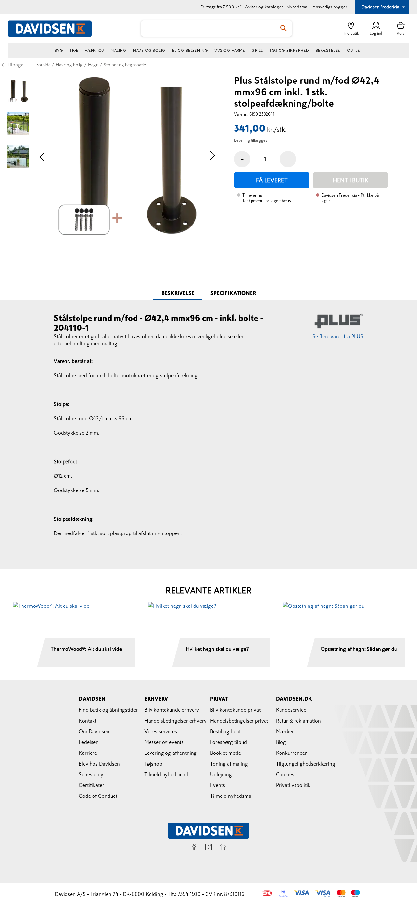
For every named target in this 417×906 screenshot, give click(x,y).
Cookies (285, 774)
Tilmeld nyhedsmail (166, 774)
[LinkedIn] (223, 848)
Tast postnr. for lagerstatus (266, 201)
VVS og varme (229, 50)
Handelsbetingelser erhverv (175, 720)
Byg (59, 50)
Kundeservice (291, 709)
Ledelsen (89, 742)
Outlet (355, 50)
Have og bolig (149, 50)
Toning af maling (229, 763)
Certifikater (91, 785)
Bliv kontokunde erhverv (171, 709)
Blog (281, 742)
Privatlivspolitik (293, 785)
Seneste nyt (92, 774)
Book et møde (225, 752)
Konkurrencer (291, 752)
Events (217, 785)
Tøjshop (153, 763)
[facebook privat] (194, 848)
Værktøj (94, 50)
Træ (73, 50)
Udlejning (221, 774)
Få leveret (272, 180)
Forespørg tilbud (228, 742)
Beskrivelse (177, 293)
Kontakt (87, 720)
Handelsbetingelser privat (239, 720)
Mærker (285, 731)
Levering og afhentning (170, 752)
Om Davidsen (94, 731)
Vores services (160, 731)
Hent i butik (350, 180)
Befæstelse (328, 50)
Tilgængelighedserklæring (305, 763)
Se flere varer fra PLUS (337, 336)
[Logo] (53, 28)
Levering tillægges (250, 140)
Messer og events (164, 742)
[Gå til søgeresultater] (284, 28)
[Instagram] (208, 848)
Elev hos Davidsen (99, 763)
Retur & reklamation (298, 720)
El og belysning (190, 50)
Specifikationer (233, 293)
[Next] (212, 156)
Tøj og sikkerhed (289, 50)
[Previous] (42, 156)
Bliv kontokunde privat (235, 709)
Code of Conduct (98, 795)
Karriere (88, 752)
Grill (257, 50)
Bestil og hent (225, 731)
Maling (118, 50)
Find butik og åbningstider (108, 709)
